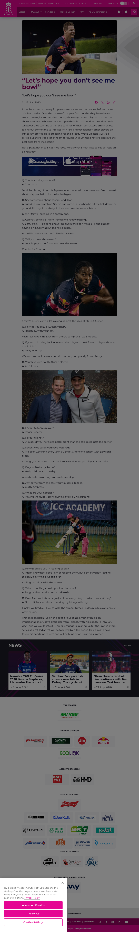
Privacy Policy (31, 897)
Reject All (33, 913)
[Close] (62, 883)
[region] (33, 905)
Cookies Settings (33, 922)
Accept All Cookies (33, 905)
